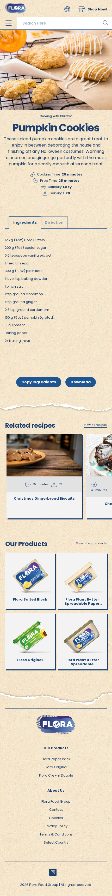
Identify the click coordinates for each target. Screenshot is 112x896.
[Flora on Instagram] (53, 872)
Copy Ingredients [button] (38, 382)
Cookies (56, 817)
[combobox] (64, 23)
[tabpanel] (56, 295)
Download (81, 382)
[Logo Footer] (56, 717)
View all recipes (95, 425)
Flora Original (56, 767)
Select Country (56, 842)
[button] (67, 9)
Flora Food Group (56, 801)
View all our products (91, 543)
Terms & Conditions (56, 834)
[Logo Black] (15, 2)
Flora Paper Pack (56, 758)
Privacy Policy (56, 826)
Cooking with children (56, 116)
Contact (56, 809)
